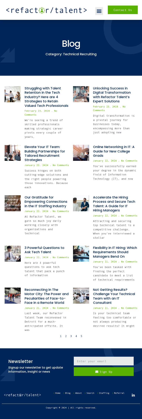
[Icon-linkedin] (133, 395)
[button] (99, 11)
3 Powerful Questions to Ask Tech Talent (44, 249)
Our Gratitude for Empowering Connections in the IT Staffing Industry (46, 201)
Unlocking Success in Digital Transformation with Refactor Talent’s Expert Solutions (112, 94)
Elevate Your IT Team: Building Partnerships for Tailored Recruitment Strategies (45, 153)
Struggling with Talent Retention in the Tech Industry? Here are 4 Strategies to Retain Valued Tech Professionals (46, 97)
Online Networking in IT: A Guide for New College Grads (114, 151)
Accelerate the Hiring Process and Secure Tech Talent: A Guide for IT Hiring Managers (114, 204)
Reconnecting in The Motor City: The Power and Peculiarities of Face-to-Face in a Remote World (47, 296)
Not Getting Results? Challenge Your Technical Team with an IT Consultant (114, 296)
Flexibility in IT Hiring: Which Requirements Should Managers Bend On (115, 252)
